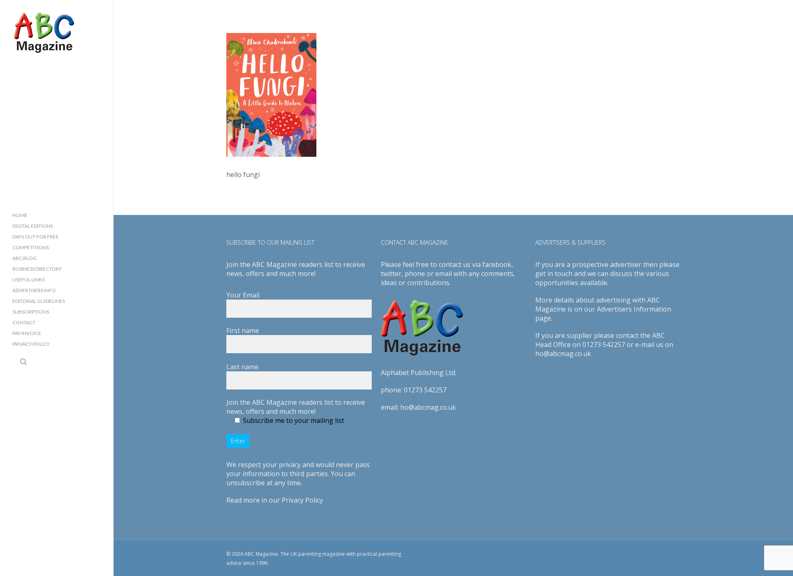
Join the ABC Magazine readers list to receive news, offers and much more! (295, 407)
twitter (391, 273)
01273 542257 (425, 389)
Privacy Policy (302, 500)
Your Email (242, 295)
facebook (496, 264)
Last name (242, 366)
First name (242, 330)
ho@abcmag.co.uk (428, 407)
